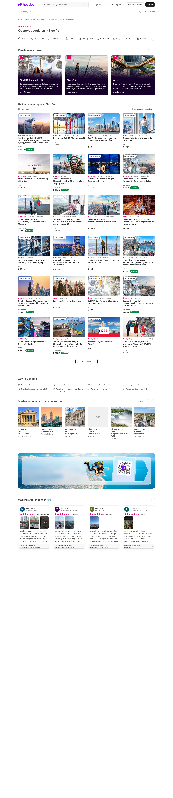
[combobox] (65, 4)
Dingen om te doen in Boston (48, 430)
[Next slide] (153, 38)
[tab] (22, 38)
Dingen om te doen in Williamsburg (94, 431)
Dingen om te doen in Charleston (140, 431)
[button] (25, 12)
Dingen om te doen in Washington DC (71, 431)
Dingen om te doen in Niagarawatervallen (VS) (118, 432)
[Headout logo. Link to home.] (27, 4)
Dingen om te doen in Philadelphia (24, 431)
